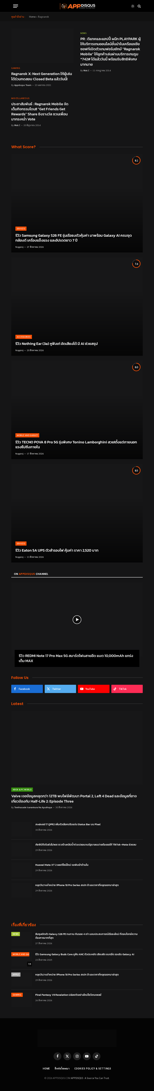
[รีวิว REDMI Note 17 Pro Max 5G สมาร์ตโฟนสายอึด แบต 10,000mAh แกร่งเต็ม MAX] (77, 620)
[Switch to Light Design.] (132, 6)
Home (32, 16)
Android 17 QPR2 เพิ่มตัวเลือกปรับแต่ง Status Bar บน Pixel (67, 824)
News (83, 33)
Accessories (24, 336)
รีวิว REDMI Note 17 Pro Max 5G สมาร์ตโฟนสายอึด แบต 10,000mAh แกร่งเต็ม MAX (76, 658)
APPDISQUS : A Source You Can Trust (90, 1078)
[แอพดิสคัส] (77, 6)
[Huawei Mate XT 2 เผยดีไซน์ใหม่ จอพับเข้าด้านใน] (21, 870)
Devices (21, 228)
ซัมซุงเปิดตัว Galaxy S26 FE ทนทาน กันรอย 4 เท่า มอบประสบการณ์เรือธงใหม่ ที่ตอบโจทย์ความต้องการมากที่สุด (86, 936)
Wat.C (86, 70)
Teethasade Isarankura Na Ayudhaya (33, 807)
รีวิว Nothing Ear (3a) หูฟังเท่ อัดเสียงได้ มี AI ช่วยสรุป (56, 343)
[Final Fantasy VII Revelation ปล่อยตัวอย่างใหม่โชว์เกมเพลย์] (21, 1000)
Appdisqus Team (22, 84)
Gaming (15, 67)
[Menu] (15, 6)
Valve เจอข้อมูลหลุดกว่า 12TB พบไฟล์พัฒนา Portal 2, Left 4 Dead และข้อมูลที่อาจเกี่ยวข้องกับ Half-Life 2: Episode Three (74, 799)
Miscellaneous (20, 98)
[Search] (139, 6)
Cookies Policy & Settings (92, 1068)
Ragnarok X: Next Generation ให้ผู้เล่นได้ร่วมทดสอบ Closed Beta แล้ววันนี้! (41, 76)
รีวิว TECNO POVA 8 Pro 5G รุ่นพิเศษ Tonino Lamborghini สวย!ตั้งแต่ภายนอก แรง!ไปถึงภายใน (76, 444)
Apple (16, 974)
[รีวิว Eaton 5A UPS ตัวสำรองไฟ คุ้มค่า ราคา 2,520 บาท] (77, 513)
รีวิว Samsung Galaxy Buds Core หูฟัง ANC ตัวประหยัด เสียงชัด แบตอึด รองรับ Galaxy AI (84, 954)
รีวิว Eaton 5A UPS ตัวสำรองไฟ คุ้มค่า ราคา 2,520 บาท (56, 550)
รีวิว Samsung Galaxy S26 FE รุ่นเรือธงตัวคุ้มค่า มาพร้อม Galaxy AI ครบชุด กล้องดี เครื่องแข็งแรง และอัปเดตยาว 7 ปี (73, 238)
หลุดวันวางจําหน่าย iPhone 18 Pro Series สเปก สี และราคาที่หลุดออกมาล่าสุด (77, 885)
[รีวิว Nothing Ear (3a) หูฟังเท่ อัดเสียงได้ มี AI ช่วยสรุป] (77, 306)
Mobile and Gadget (27, 435)
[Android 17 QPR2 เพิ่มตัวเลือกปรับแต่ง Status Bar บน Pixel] (21, 829)
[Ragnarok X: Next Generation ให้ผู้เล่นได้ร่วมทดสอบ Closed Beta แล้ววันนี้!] (42, 45)
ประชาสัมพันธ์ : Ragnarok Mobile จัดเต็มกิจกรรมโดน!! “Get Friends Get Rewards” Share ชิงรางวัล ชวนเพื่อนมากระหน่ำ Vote (39, 111)
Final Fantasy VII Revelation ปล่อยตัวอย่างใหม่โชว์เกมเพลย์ (68, 995)
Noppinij (19, 246)
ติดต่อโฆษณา (62, 1068)
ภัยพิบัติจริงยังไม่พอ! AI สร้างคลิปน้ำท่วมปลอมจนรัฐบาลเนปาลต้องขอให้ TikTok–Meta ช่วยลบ (85, 845)
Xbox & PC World (22, 789)
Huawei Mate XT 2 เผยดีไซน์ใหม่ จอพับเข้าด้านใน (61, 865)
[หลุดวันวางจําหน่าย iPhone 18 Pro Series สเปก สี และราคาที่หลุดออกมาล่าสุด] (21, 890)
